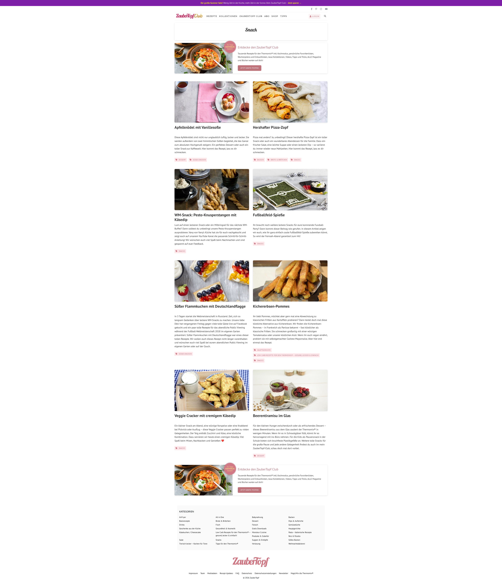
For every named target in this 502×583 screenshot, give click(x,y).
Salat (181, 540)
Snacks (297, 160)
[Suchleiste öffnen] (325, 16)
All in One (220, 517)
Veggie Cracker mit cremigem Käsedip (205, 415)
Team (202, 573)
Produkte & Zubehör (260, 536)
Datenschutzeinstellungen (265, 573)
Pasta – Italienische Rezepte (300, 532)
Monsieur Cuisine (259, 532)
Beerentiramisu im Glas (271, 415)
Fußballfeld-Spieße (269, 214)
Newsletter (283, 573)
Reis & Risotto (294, 536)
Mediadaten (212, 573)
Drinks (181, 524)
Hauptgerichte (264, 350)
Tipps (283, 16)
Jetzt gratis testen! (250, 68)
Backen (260, 160)
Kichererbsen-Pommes (271, 306)
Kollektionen (228, 16)
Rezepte (211, 16)
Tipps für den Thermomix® (227, 543)
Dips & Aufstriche (296, 521)
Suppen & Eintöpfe (260, 540)
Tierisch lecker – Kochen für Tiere (193, 543)
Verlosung (256, 543)
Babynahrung (257, 517)
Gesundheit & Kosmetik (225, 528)
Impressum (193, 573)
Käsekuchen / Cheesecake (190, 532)
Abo (266, 16)
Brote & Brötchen (279, 160)
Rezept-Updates (226, 573)
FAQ (237, 573)
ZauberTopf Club (250, 16)
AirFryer (182, 517)
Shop (275, 16)
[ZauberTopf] (190, 16)
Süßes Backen (199, 160)
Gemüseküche (294, 524)
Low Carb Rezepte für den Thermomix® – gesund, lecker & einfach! (288, 355)
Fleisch (255, 524)
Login (315, 16)
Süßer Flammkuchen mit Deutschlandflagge (210, 306)
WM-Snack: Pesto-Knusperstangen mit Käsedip (205, 217)
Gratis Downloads (259, 528)
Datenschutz (247, 573)
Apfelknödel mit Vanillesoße (198, 127)
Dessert (182, 160)
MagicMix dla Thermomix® (302, 573)
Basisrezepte (184, 521)
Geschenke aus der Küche (190, 528)
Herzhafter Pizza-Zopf (270, 127)
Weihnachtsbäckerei (297, 543)
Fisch (218, 524)
